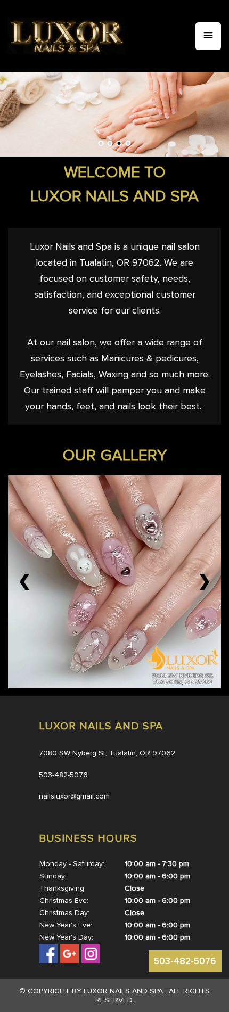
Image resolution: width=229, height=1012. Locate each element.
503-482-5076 (185, 961)
